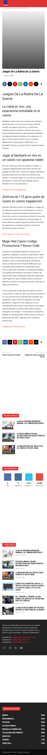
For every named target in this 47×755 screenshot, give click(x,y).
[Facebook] (4, 84)
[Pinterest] (15, 84)
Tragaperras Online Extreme (13, 326)
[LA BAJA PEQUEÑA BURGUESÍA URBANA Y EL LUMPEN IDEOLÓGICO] (8, 424)
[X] (10, 84)
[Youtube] (21, 648)
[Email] (36, 84)
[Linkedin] (25, 84)
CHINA (5, 453)
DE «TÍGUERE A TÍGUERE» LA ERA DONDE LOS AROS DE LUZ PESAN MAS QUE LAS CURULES (30, 599)
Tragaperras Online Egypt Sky (14, 190)
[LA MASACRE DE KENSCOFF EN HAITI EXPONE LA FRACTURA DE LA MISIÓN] (8, 611)
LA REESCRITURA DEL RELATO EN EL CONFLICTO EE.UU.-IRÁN (30, 447)
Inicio (4, 8)
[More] (41, 84)
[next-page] (7, 457)
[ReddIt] (31, 84)
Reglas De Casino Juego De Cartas (35, 356)
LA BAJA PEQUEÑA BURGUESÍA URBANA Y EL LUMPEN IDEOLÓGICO (30, 422)
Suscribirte (39, 474)
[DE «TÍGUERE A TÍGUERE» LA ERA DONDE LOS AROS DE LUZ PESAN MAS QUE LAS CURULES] (8, 600)
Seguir (18, 474)
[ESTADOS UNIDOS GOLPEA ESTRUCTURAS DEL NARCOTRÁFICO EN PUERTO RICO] (8, 437)
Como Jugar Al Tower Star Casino (16, 234)
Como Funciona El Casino (11, 355)
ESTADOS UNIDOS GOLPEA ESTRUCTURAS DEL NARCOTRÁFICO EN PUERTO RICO (31, 436)
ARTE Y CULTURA (8, 428)
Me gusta (7, 474)
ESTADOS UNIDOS (8, 440)
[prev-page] (3, 457)
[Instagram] (10, 648)
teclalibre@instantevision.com (24, 637)
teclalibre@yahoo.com (20, 640)
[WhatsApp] (20, 84)
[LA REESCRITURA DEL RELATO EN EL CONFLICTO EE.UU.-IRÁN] (8, 449)
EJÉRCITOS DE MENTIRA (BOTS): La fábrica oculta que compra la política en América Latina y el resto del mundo (30, 587)
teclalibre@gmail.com (20, 642)
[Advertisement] (23, 386)
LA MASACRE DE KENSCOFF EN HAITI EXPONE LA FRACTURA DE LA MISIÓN (30, 609)
